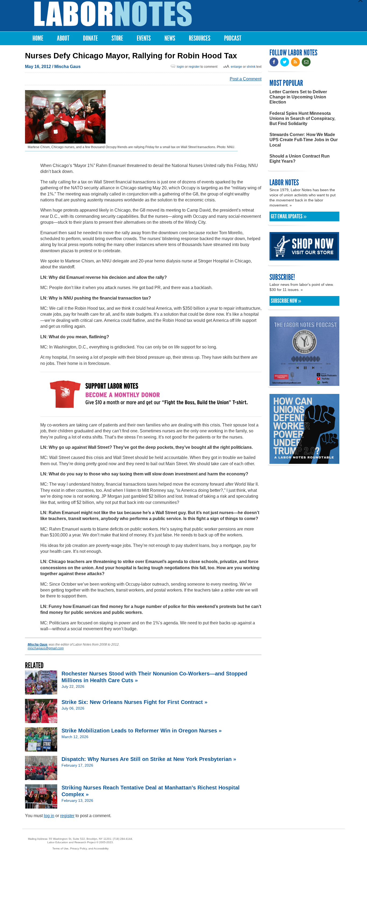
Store (117, 38)
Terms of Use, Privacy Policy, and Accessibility (80, 848)
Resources (199, 38)
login (180, 67)
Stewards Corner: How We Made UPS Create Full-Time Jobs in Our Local (303, 139)
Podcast (232, 38)
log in (49, 815)
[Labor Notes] (113, 13)
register (194, 67)
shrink (251, 67)
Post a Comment (245, 79)
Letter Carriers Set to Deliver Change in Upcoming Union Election (298, 97)
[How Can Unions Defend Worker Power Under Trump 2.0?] (304, 461)
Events (144, 38)
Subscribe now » (286, 300)
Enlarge (236, 67)
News (169, 38)
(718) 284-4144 (122, 838)
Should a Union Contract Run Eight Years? (299, 158)
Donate (90, 38)
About (63, 38)
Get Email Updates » (289, 216)
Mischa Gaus (67, 66)
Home (38, 38)
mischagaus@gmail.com (46, 648)
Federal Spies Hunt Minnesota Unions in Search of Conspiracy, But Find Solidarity (302, 118)
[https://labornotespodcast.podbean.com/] (304, 383)
